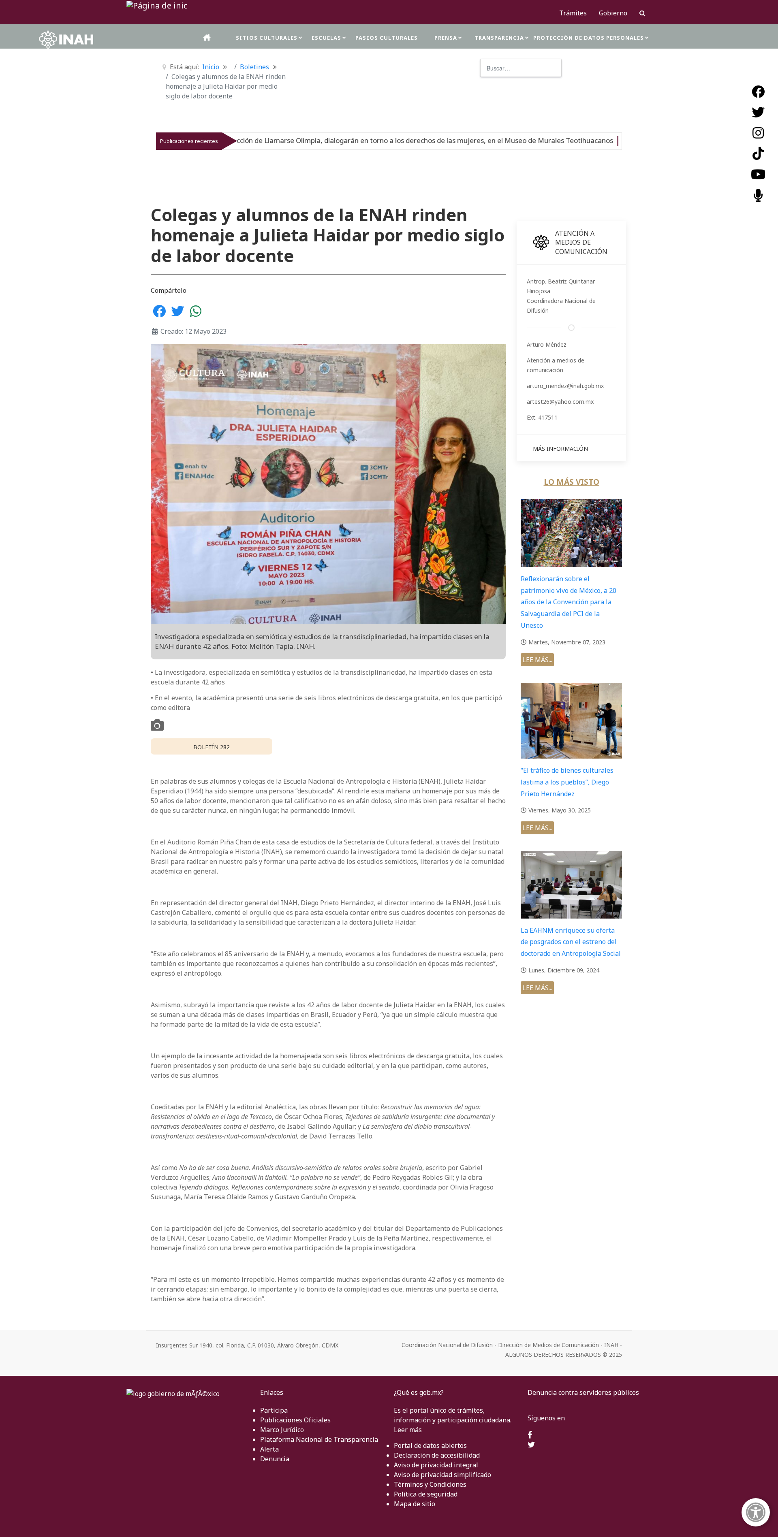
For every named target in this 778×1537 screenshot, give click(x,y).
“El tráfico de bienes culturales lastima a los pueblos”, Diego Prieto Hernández (567, 782)
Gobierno (613, 13)
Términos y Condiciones (430, 1484)
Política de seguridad (425, 1494)
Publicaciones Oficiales (295, 1419)
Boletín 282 (211, 747)
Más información (560, 448)
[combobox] (521, 68)
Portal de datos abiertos (430, 1445)
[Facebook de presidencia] (530, 1435)
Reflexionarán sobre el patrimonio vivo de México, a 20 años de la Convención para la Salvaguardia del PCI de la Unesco (568, 602)
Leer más (408, 1429)
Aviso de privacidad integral (436, 1464)
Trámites (573, 13)
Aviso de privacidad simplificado (442, 1474)
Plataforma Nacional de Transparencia (319, 1439)
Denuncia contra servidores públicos (583, 1392)
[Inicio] (207, 37)
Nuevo (540, 141)
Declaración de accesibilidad (437, 1455)
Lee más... (537, 659)
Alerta (269, 1449)
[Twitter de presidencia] (531, 1445)
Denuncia (274, 1458)
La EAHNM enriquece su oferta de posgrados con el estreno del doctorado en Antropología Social (571, 942)
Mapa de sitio (414, 1503)
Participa (274, 1410)
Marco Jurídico (282, 1429)
